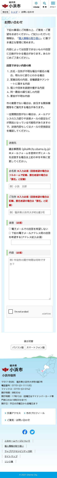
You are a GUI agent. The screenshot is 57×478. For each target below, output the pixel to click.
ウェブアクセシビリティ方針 (18, 451)
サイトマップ (11, 456)
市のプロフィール (35, 413)
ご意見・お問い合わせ (18, 420)
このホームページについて (17, 441)
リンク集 (9, 462)
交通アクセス (14, 413)
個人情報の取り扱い (30, 38)
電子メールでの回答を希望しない (30, 229)
